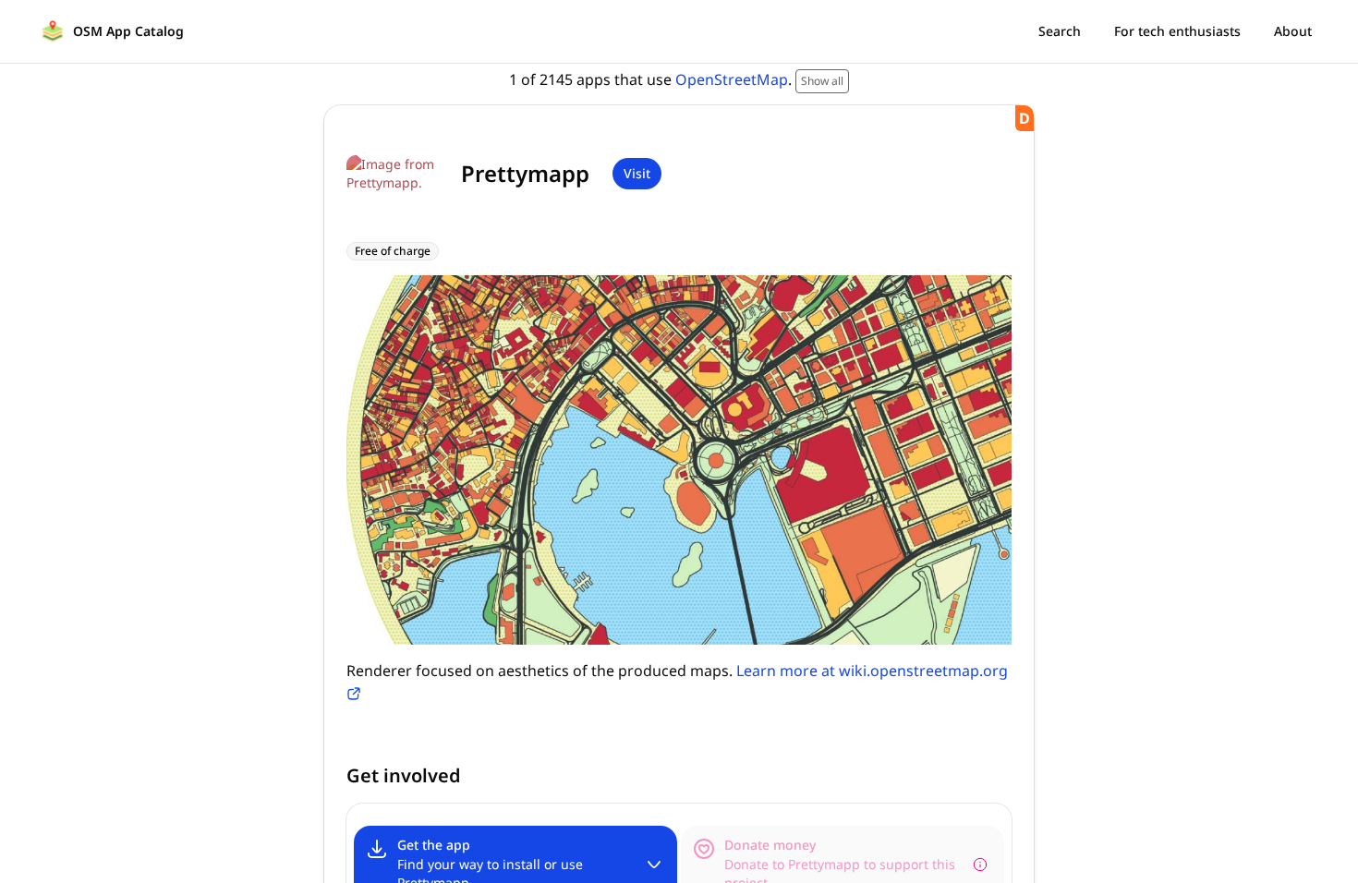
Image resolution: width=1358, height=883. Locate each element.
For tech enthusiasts (1177, 31)
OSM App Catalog (128, 31)
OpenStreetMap (731, 79)
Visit (637, 173)
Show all (822, 81)
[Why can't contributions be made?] (980, 864)
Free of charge (392, 251)
